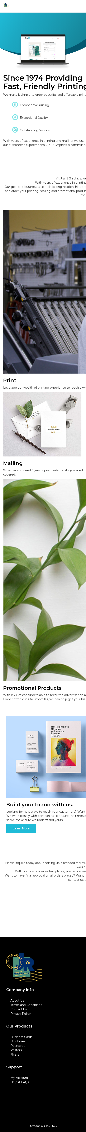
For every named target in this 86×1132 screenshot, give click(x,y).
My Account (19, 1078)
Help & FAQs (19, 1082)
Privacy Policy (20, 1014)
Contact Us (18, 1009)
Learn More (21, 828)
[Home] (24, 967)
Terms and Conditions (26, 1005)
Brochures (17, 1041)
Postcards (17, 1046)
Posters (16, 1050)
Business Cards (21, 1037)
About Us (17, 1000)
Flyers (14, 1054)
